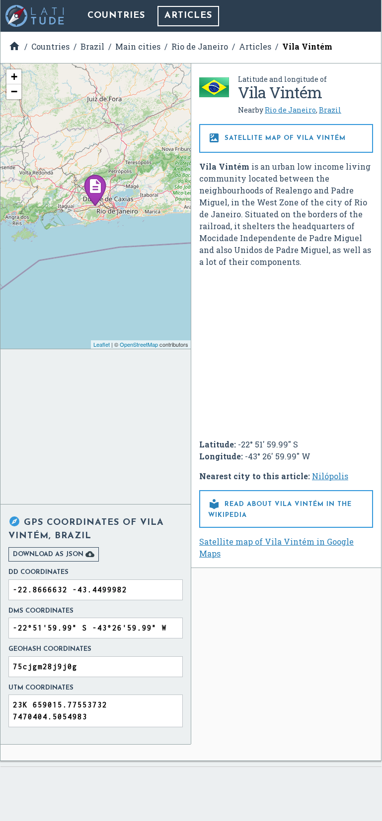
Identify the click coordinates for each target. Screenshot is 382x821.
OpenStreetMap (139, 344)
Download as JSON (53, 554)
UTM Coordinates (41, 688)
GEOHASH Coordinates (49, 649)
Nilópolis (330, 476)
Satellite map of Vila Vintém (277, 138)
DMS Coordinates (41, 611)
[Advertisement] (286, 349)
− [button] (14, 91)
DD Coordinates (38, 572)
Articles (188, 15)
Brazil (330, 110)
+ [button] (14, 76)
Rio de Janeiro (290, 110)
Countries (116, 15)
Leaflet (101, 344)
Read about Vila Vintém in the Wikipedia (280, 508)
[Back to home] (35, 16)
